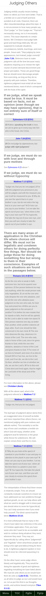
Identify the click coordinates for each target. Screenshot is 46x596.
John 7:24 (9, 58)
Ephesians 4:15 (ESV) (23, 119)
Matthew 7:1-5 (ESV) (23, 182)
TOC (17, 593)
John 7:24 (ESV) (23, 139)
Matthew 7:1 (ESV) (23, 399)
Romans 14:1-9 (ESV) (23, 276)
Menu (6, 593)
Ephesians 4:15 (15, 167)
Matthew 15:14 (16, 516)
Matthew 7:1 (29, 394)
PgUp (40, 593)
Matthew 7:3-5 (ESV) (23, 446)
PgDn (29, 593)
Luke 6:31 (23, 576)
